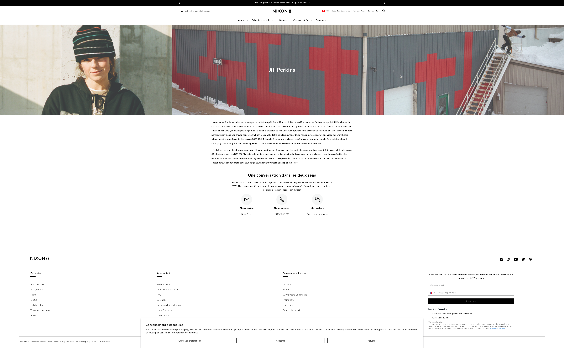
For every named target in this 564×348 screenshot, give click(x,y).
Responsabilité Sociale (56, 342)
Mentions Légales (83, 342)
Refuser (371, 340)
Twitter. (297, 189)
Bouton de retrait (291, 310)
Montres (242, 20)
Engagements (37, 289)
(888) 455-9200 (282, 214)
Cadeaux (320, 20)
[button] (243, 20)
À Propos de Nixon (39, 284)
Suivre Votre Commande (295, 294)
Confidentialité (24, 342)
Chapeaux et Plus (301, 20)
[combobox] (195, 11)
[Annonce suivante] (384, 3)
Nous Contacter (165, 310)
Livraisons (288, 284)
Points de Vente (359, 11)
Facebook (286, 189)
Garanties (161, 299)
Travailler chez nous (40, 310)
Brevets (93, 342)
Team (33, 294)
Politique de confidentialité (184, 332)
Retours (287, 289)
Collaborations (37, 304)
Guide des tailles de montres (171, 304)
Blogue (33, 299)
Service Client (164, 284)
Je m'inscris (471, 301)
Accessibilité (163, 315)
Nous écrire (246, 214)
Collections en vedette (262, 20)
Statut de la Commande (341, 11)
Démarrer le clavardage (317, 214)
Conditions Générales (39, 342)
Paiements (288, 304)
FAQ (159, 294)
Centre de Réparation (167, 289)
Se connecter (373, 11)
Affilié (33, 315)
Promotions (288, 299)
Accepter (280, 340)
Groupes (283, 20)
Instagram (276, 189)
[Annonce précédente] (179, 3)
